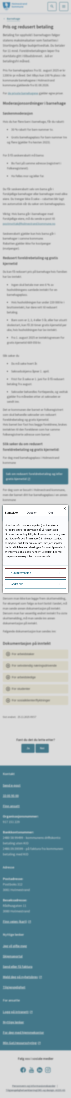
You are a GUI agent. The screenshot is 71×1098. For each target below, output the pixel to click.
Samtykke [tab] (11, 512)
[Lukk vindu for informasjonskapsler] (64, 508)
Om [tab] (50, 512)
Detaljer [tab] (32, 512)
